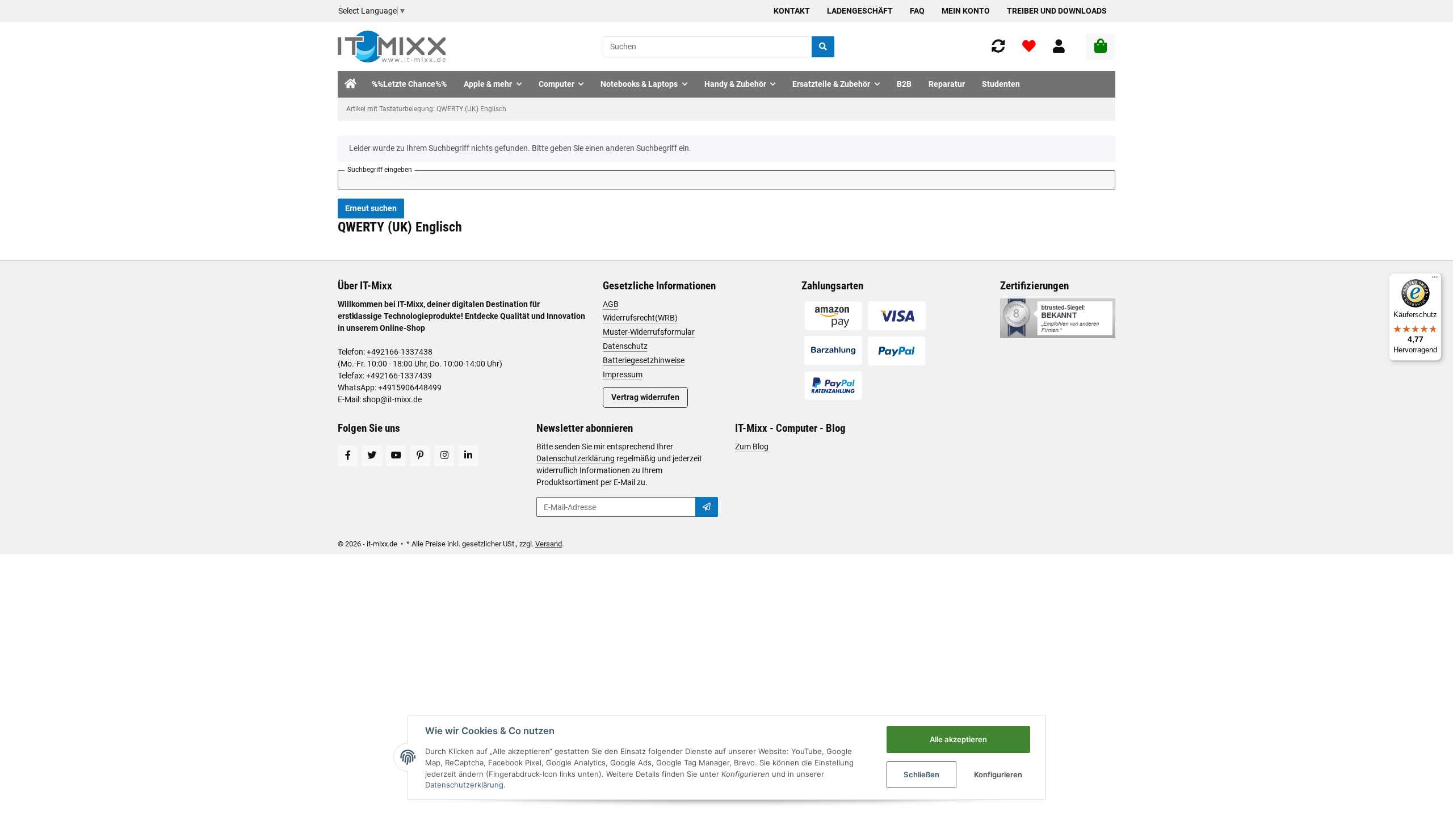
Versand (548, 544)
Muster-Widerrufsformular (649, 331)
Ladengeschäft (860, 10)
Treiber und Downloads (1057, 10)
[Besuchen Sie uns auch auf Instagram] (444, 455)
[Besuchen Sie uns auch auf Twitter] (372, 455)
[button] (1058, 46)
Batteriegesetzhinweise (643, 360)
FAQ (917, 10)
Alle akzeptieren (958, 739)
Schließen (921, 774)
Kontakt (792, 10)
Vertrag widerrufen (645, 397)
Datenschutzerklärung (575, 458)
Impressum (622, 374)
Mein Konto (966, 10)
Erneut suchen (371, 208)
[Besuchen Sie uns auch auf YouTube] (396, 455)
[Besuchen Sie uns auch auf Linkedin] (468, 455)
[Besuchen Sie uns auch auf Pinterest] (420, 455)
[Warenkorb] (1100, 46)
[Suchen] (823, 46)
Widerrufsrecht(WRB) (640, 317)
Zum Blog (752, 446)
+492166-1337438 (399, 351)
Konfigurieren (998, 774)
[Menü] (1435, 280)
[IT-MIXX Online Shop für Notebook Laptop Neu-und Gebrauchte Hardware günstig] (392, 46)
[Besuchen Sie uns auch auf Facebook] (348, 455)
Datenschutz (625, 346)
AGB (611, 304)
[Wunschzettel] (1029, 46)
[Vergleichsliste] (998, 46)
